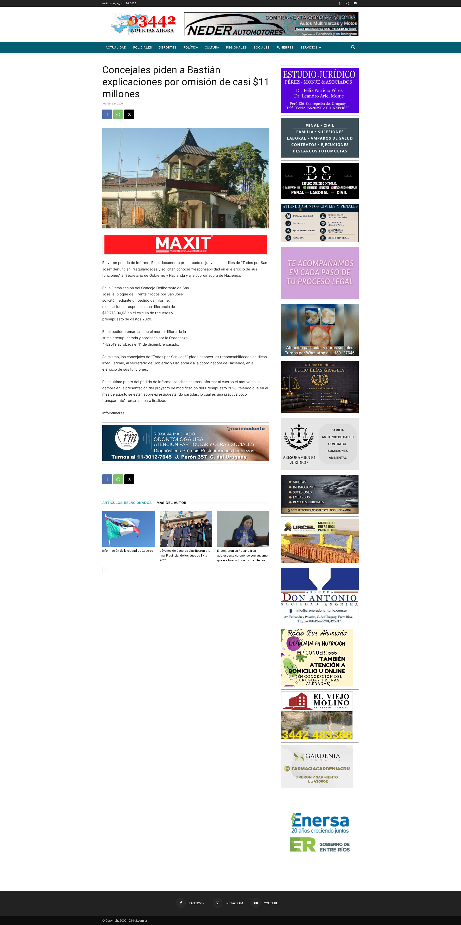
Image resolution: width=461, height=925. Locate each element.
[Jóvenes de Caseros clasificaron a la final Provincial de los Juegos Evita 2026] (186, 529)
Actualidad (116, 47)
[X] (129, 114)
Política (190, 47)
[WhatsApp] (118, 114)
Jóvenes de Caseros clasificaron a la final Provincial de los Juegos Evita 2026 (185, 555)
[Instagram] (347, 3)
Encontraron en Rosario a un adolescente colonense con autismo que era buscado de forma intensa (242, 555)
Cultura (212, 47)
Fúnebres (285, 47)
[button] (353, 48)
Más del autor (171, 503)
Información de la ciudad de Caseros (127, 550)
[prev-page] (105, 570)
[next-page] (113, 570)
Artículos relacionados (127, 503)
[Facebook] (339, 3)
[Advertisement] (233, 316)
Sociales (262, 47)
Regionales (236, 47)
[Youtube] (355, 3)
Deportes (167, 47)
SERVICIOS (308, 47)
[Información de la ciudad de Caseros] (128, 529)
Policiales (142, 47)
